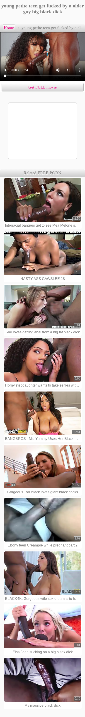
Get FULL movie (42, 87)
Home (9, 27)
